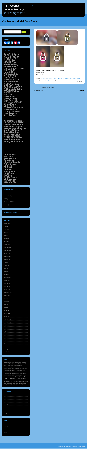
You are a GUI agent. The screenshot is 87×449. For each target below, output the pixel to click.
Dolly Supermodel (19, 378)
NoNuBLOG (9, 96)
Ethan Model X (11, 103)
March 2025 (6, 274)
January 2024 (7, 316)
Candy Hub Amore (13, 137)
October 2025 (7, 253)
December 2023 (7, 319)
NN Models (65, 78)
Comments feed (7, 429)
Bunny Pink (9, 171)
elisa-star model (19, 380)
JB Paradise (10, 154)
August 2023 (7, 331)
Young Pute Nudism (13, 141)
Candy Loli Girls (12, 111)
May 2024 (6, 304)
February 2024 (7, 313)
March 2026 (6, 238)
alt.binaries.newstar (18, 367)
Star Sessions (10, 113)
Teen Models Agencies (15, 128)
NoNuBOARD (10, 98)
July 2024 (6, 298)
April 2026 (6, 235)
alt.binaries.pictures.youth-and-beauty (11, 376)
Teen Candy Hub (12, 139)
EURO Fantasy (11, 64)
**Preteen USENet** (13, 102)
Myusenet (60, 78)
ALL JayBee (10, 115)
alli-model (5, 365)
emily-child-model (11, 381)
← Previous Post (38, 90)
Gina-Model (8, 384)
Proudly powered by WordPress (63, 446)
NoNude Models (72, 78)
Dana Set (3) (7, 205)
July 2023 (6, 334)
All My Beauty (10, 177)
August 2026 (7, 223)
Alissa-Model (16, 363)
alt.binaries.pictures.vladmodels (10, 373)
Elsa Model (6, 381)
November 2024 (7, 286)
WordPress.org (7, 432)
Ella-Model (25, 380)
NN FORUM (9, 70)
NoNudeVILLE (11, 109)
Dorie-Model (25, 378)
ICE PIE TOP (10, 60)
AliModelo (11, 363)
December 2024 (7, 283)
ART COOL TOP (12, 85)
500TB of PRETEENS (14, 68)
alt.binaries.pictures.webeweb (9, 375)
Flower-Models (21, 383)
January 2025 (7, 280)
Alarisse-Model (7, 362)
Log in (5, 423)
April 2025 (6, 271)
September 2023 (7, 328)
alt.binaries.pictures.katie (22, 368)
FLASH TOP (10, 62)
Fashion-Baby (15, 383)
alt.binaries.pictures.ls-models (19, 370)
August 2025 (7, 259)
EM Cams (8, 156)
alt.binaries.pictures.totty (21, 371)
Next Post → (82, 90)
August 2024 (7, 295)
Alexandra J (24, 362)
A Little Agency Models (23, 363)
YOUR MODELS (11, 90)
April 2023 (6, 343)
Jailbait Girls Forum (13, 124)
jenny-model (20, 384)
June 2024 (6, 301)
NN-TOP (8, 94)
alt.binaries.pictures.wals (21, 373)
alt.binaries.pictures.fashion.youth (10, 368)
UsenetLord (42, 80)
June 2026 (6, 229)
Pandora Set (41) (8, 196)
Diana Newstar (12, 378)
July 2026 (6, 226)
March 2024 (6, 310)
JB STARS (9, 105)
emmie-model (18, 381)
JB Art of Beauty (12, 162)
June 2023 (6, 337)
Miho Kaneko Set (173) (9, 202)
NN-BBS (8, 92)
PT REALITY (10, 58)
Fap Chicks (9, 180)
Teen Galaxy (10, 158)
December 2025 (7, 247)
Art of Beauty (10, 163)
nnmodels (43, 78)
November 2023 (7, 322)
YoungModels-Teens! (14, 120)
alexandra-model (18, 362)
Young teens (49, 80)
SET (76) (6, 199)
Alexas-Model (6, 363)
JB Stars (8, 169)
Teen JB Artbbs (11, 132)
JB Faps (8, 165)
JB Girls (8, 167)
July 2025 (6, 262)
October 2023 (7, 325)
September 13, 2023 (51, 78)
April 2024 (6, 307)
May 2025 (6, 268)
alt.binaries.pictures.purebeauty (10, 371)
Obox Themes (82, 446)
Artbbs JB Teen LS (13, 130)
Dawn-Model (21, 376)
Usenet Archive (7, 407)
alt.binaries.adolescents (12, 365)
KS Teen (8, 175)
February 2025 (7, 277)
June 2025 (6, 265)
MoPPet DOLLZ (11, 55)
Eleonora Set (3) (7, 193)
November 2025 (7, 250)
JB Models (9, 173)
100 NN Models (11, 81)
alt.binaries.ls (19, 365)
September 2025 (7, 256)
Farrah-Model (9, 383)
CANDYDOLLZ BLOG (14, 107)
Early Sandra (6, 380)
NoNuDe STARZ (11, 57)
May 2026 (6, 232)
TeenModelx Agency (14, 126)
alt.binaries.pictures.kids (8, 370)
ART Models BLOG (13, 88)
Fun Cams (9, 160)
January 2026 (7, 244)
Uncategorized (7, 404)
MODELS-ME (10, 66)
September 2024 (7, 292)
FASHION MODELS (13, 87)
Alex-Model (12, 362)
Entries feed (6, 426)
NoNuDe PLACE (11, 79)
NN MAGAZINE (11, 73)
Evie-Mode (23, 381)
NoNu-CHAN (10, 75)
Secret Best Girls (12, 133)
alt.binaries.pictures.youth (21, 375)
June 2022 (6, 352)
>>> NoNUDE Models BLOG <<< (14, 7)
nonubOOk (9, 72)
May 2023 (6, 340)
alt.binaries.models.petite (9, 367)
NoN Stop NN (10, 100)
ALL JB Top (9, 53)
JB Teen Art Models (13, 122)
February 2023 (7, 349)
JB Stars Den (10, 178)
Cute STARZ (10, 77)
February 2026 (7, 241)
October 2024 (7, 289)
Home (33, 6)
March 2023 (6, 346)
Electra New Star (12, 380)
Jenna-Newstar (14, 384)
